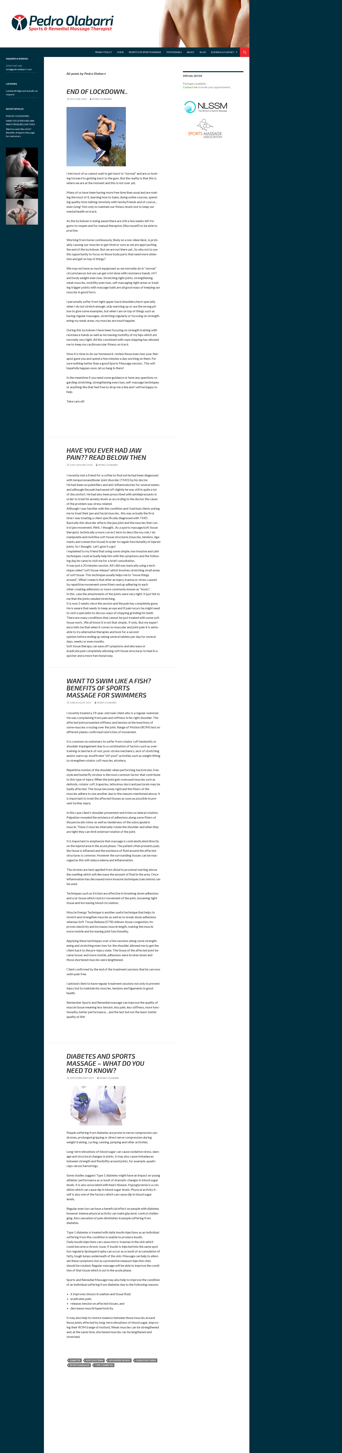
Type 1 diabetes (104, 1365)
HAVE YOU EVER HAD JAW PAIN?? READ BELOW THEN (106, 453)
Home (120, 52)
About (191, 52)
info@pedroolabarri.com (19, 69)
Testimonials (174, 52)
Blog (203, 52)
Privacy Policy (103, 52)
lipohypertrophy (119, 1360)
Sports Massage (79, 1365)
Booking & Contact (223, 52)
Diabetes (75, 1360)
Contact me (190, 87)
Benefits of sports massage (145, 52)
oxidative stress (146, 1360)
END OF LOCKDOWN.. (97, 91)
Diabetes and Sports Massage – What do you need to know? (105, 1063)
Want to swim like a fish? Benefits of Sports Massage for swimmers (108, 688)
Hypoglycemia (94, 1360)
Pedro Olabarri (102, 98)
